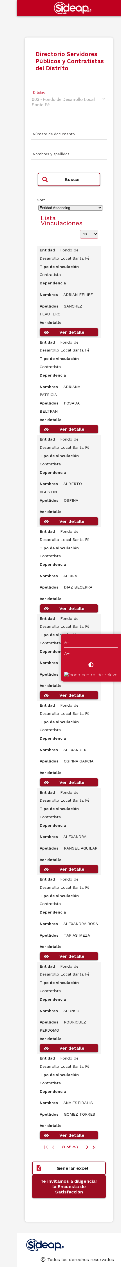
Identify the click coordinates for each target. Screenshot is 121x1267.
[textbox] (69, 136)
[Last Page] (94, 1147)
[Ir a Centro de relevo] (91, 674)
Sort (41, 200)
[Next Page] (87, 1147)
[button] (69, 179)
